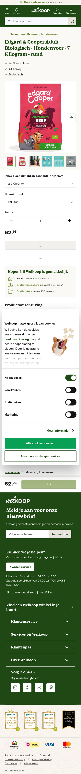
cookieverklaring (17, 339)
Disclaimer (11, 763)
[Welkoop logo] (40, 9)
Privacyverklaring (42, 759)
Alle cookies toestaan (40, 443)
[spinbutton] (40, 220)
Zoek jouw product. (20, 21)
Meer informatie (58, 430)
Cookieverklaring (15, 759)
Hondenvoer (12, 472)
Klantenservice (20, 567)
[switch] (70, 390)
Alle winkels (31, 763)
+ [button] (69, 220)
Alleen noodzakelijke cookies (40, 456)
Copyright (45, 755)
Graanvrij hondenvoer (40, 472)
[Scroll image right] (71, 117)
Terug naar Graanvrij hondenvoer (34, 34)
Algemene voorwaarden (19, 755)
